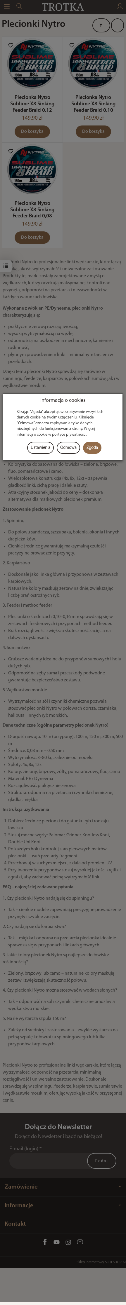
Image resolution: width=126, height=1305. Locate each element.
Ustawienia (40, 448)
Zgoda (92, 448)
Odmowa (68, 448)
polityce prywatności (69, 435)
